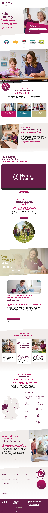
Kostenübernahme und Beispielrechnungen (22, 321)
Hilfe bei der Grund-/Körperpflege (6, 483)
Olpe (36, 411)
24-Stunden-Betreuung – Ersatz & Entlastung (6, 480)
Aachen (26, 394)
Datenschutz (36, 511)
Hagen (26, 414)
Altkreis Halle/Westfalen (28, 396)
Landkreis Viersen (38, 400)
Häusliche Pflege (15, 479)
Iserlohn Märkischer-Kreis (28, 419)
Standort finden (33, 31)
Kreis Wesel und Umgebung (40, 399)
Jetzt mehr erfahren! (23, 192)
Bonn (25, 401)
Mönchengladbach (38, 405)
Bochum (26, 400)
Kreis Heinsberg (38, 395)
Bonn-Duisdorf (27, 402)
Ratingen (37, 413)
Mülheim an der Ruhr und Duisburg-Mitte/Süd (40, 406)
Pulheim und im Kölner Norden (40, 412)
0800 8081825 (16, 504)
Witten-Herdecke (38, 422)
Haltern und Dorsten (28, 415)
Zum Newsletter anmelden (34, 504)
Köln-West (26, 421)
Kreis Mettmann (38, 397)
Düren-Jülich (26, 407)
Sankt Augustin (38, 418)
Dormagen (26, 405)
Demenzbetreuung (4, 477)
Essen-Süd (26, 411)
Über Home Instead (31, 4)
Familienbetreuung (4, 481)
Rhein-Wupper (38, 416)
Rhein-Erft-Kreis (38, 415)
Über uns (26, 472)
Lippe (37, 401)
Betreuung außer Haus (4, 474)
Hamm (26, 416)
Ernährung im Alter (15, 474)
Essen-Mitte (26, 410)
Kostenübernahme (15, 477)
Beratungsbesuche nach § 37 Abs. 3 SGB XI (6, 489)
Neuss (37, 408)
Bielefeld (26, 399)
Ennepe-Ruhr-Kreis (27, 409)
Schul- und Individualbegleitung (5, 491)
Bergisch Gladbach (27, 397)
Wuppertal (37, 423)
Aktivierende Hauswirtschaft (5, 472)
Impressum (33, 511)
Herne (25, 418)
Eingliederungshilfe (15, 482)
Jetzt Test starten (24, 217)
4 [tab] (24, 47)
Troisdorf (37, 421)
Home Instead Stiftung (27, 479)
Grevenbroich (27, 413)
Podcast (14, 484)
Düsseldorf (26, 408)
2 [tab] (22, 47)
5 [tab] (25, 47)
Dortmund (26, 406)
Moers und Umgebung (39, 404)
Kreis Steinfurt (38, 398)
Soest (37, 419)
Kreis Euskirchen (38, 394)
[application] (24, 177)
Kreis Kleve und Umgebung (40, 396)
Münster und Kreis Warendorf (40, 407)
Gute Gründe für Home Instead (27, 145)
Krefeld (26, 422)
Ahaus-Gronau (27, 395)
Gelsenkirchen (27, 412)
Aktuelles (44, 4)
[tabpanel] (6, 42)
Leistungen (24, 4)
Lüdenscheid (38, 402)
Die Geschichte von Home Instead (8, 458)
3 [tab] (23, 47)
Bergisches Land (27, 398)
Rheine (37, 417)
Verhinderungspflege (4, 493)
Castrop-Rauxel (27, 404)
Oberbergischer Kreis (39, 409)
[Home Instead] (7, 4)
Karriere (17, 1)
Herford (26, 417)
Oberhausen (38, 410)
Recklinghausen (38, 414)
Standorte (18, 4)
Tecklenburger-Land (39, 420)
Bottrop (26, 403)
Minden (37, 403)
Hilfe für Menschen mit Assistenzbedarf (4, 487)
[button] (24, 176)
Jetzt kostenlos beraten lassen (13, 319)
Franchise (24, 1)
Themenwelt (38, 4)
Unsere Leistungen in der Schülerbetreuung (10, 270)
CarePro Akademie (27, 477)
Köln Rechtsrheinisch (28, 420)
